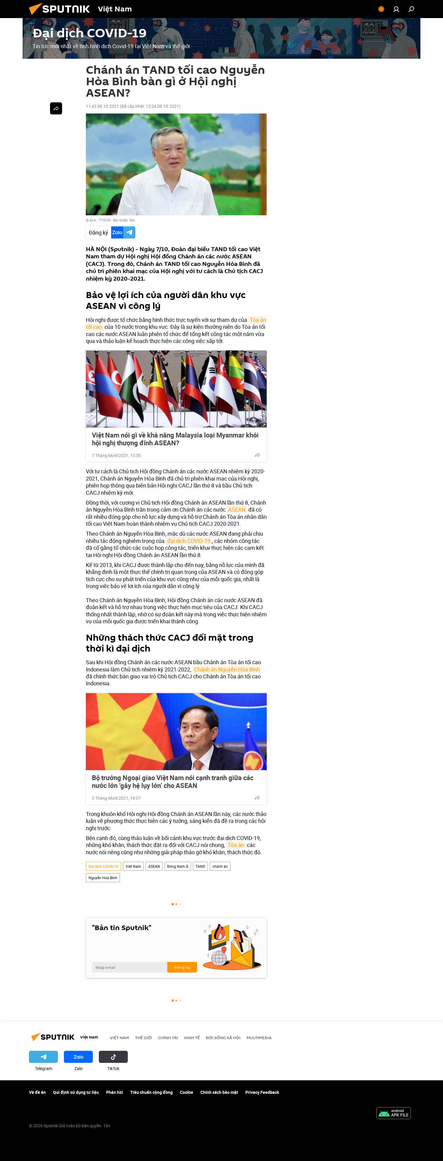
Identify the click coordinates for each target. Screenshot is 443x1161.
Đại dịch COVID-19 (103, 866)
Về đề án (37, 1092)
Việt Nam (133, 866)
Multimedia (259, 1037)
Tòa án (236, 844)
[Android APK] (393, 1113)
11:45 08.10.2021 (102, 106)
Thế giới (143, 1037)
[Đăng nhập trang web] (396, 9)
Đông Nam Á (177, 866)
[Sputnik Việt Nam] (62, 16)
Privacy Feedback (262, 1092)
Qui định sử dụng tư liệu (76, 1092)
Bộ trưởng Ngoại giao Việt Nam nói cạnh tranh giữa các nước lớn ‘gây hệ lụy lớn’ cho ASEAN (172, 781)
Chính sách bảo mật (219, 1092)
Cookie (186, 1092)
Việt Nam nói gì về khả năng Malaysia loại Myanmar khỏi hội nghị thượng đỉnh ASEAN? (175, 439)
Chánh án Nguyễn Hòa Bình (227, 669)
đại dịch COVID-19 (188, 540)
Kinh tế (192, 1037)
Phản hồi (114, 1092)
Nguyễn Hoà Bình (103, 877)
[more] (257, 455)
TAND (200, 866)
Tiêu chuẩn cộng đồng (151, 1092)
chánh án (220, 866)
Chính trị (168, 1037)
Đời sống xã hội (223, 1037)
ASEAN (237, 509)
